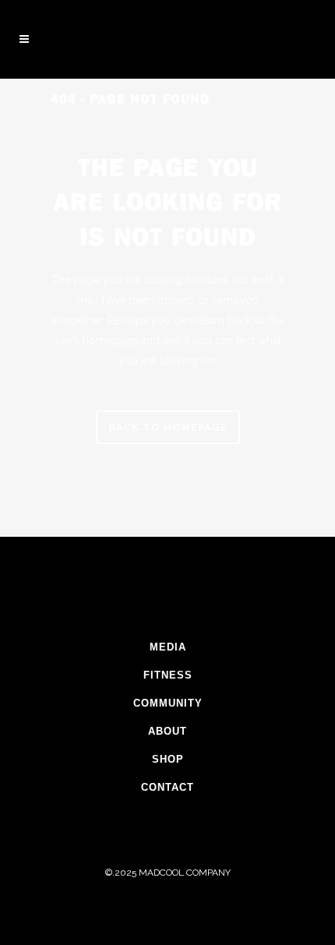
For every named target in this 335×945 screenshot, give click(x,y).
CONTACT (167, 787)
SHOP (168, 759)
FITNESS (167, 675)
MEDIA (168, 647)
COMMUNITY (168, 703)
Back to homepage (167, 427)
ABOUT (167, 731)
